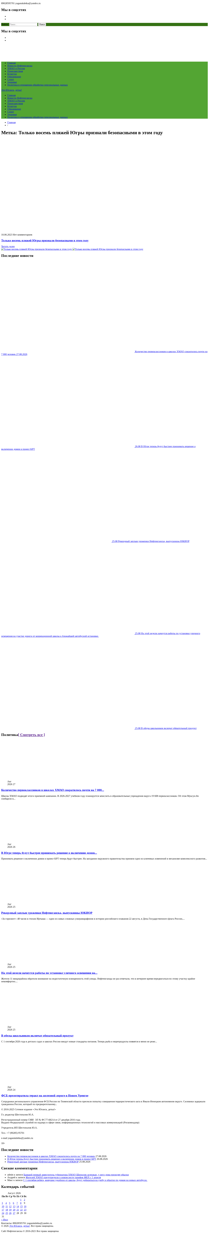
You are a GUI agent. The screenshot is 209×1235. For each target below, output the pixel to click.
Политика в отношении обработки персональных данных (37, 85)
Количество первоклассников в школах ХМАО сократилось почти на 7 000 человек (51, 1156)
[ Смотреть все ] (31, 735)
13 (14, 1206)
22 (21, 1209)
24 (3, 1213)
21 (18, 1209)
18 (7, 1209)
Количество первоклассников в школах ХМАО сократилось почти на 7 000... (52, 790)
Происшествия (15, 71)
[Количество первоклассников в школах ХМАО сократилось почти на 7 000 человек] (38, 778)
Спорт (10, 79)
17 (3, 1209)
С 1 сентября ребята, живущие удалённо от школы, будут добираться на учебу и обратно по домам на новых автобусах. (85, 1180)
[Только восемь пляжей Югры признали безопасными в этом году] (73, 229)
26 (10, 1213)
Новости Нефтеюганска (19, 65)
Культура (12, 74)
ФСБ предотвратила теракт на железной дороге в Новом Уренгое (44, 1095)
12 (10, 1206)
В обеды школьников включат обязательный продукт (37, 1035)
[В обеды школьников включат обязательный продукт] (38, 1024)
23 (25, 1209)
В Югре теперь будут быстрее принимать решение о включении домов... (49, 852)
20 (14, 1209)
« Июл (4, 1219)
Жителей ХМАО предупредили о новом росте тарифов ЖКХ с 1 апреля (63, 1177)
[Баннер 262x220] (108, 249)
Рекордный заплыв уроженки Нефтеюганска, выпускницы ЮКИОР (46, 912)
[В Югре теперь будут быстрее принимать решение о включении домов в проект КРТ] (38, 841)
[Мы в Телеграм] (37, 249)
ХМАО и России (16, 68)
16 (25, 1206)
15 (21, 1206)
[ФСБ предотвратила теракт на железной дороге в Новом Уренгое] (38, 1084)
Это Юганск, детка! (11, 90)
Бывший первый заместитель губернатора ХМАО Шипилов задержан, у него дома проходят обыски (76, 1174)
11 (7, 1206)
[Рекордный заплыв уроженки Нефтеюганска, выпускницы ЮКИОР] (38, 901)
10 (3, 1206)
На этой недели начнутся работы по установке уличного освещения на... (49, 972)
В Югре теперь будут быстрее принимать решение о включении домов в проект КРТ (51, 1159)
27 (14, 1213)
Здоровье (12, 82)
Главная (11, 63)
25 (7, 1213)
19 (10, 1209)
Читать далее (8, 246)
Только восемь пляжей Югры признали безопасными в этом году (45, 240)
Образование (14, 76)
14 (18, 1206)
